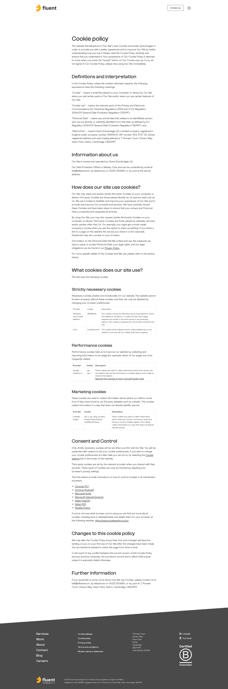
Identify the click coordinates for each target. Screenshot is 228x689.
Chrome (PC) (82, 486)
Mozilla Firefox (82, 507)
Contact (42, 650)
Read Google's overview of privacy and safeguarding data (119, 378)
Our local (187, 638)
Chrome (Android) (84, 489)
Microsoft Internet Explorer (89, 496)
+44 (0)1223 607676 (141, 650)
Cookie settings (85, 634)
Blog (39, 655)
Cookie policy (84, 638)
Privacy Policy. (112, 247)
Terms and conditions (88, 647)
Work (40, 639)
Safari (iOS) (80, 504)
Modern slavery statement (90, 651)
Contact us (175, 8)
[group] (189, 8)
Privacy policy (84, 643)
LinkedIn (186, 634)
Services (42, 634)
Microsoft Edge (83, 493)
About (40, 644)
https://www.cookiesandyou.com (112, 520)
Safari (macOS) (82, 500)
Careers (42, 661)
